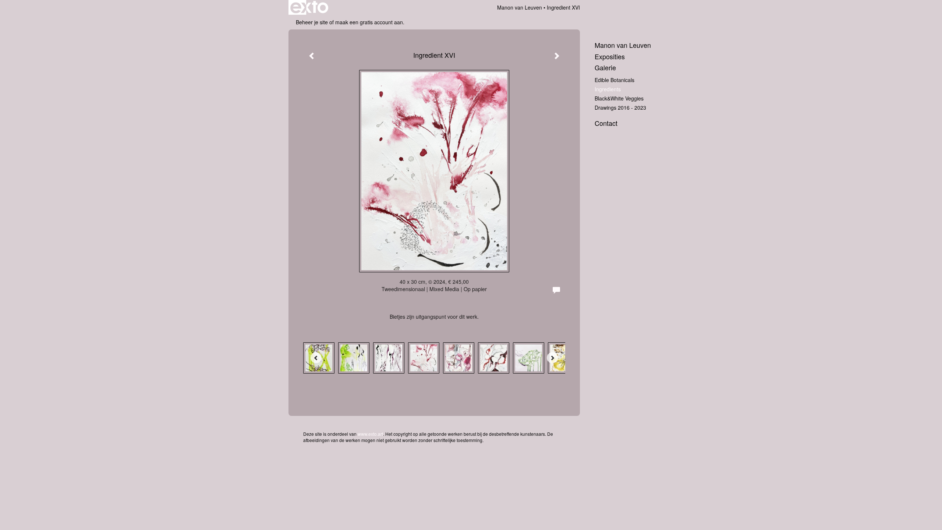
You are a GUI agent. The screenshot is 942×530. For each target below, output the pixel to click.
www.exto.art (370, 434)
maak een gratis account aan (369, 22)
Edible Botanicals (614, 80)
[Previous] (316, 357)
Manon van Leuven (519, 7)
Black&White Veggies (619, 98)
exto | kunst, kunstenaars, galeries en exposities (309, 7)
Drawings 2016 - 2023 (620, 107)
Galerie (605, 67)
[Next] (552, 357)
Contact (606, 123)
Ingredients (608, 89)
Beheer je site (312, 22)
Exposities (610, 56)
